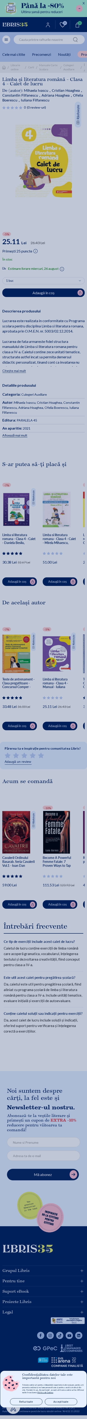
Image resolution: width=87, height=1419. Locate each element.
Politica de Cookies (45, 1392)
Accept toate (60, 1401)
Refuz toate (26, 1401)
